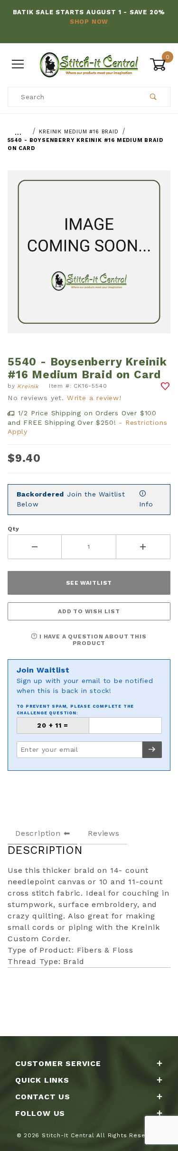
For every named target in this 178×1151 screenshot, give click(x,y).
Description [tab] (38, 833)
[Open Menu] (18, 64)
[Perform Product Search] (153, 96)
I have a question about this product (91, 639)
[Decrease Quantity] (35, 546)
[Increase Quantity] (143, 546)
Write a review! (94, 398)
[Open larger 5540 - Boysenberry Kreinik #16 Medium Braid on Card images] (89, 258)
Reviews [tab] (104, 833)
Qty (13, 528)
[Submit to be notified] (152, 749)
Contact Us (42, 1096)
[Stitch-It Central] (89, 63)
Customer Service (58, 1063)
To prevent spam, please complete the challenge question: (75, 709)
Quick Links (42, 1080)
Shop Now (89, 21)
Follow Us (40, 1113)
